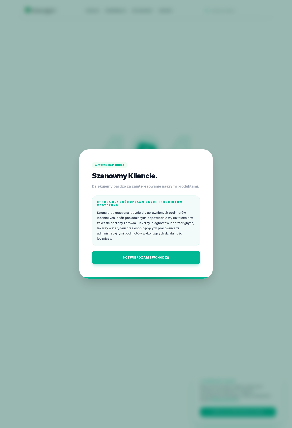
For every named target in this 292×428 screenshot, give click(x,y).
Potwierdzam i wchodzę (146, 257)
